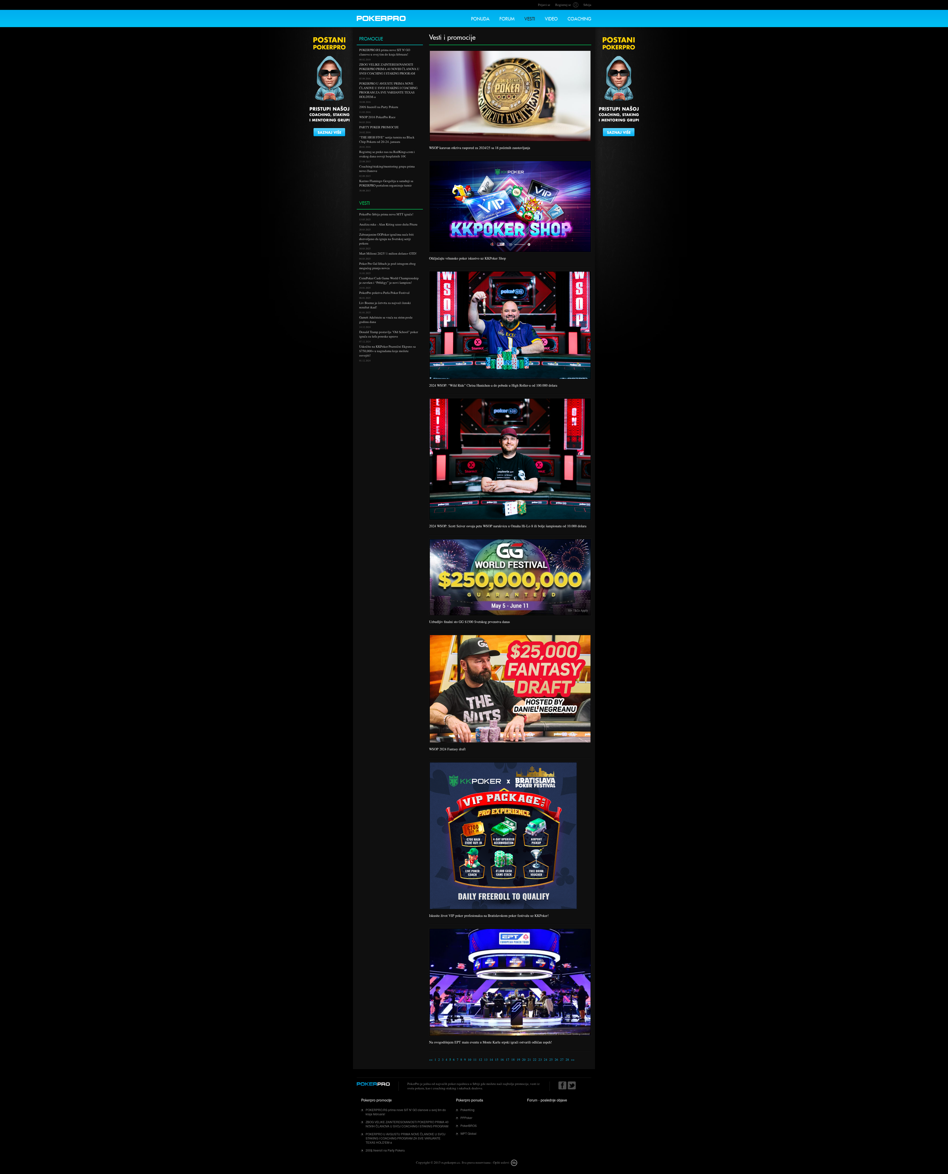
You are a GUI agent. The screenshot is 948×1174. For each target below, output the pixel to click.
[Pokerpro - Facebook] (562, 1085)
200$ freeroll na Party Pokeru (385, 1150)
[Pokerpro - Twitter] (572, 1085)
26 (556, 1059)
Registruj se (563, 5)
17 (507, 1059)
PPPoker (466, 1118)
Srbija (587, 5)
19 (518, 1059)
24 (545, 1059)
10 (469, 1059)
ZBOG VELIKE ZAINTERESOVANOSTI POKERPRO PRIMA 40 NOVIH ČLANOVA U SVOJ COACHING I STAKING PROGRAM (407, 1124)
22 (534, 1059)
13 (486, 1059)
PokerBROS (468, 1125)
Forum (506, 18)
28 (567, 1059)
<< (431, 1059)
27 (562, 1059)
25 (551, 1059)
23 (540, 1059)
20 (524, 1059)
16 (502, 1059)
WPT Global (468, 1133)
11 (475, 1059)
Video (551, 18)
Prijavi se (544, 5)
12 (480, 1059)
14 (491, 1059)
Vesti (529, 18)
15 (496, 1059)
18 (513, 1059)
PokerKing (467, 1110)
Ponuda (480, 18)
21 (529, 1059)
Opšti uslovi (501, 1162)
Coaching (579, 18)
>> (572, 1059)
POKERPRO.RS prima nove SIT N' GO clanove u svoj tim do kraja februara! (406, 1112)
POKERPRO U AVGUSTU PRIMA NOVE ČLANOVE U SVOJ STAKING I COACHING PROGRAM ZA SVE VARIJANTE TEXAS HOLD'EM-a (405, 1138)
